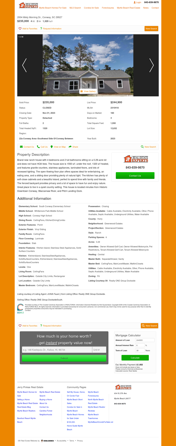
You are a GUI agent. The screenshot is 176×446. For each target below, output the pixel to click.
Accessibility (61, 440)
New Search (151, 28)
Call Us (44, 146)
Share (75, 146)
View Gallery (90, 91)
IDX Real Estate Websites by (29, 440)
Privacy (80, 440)
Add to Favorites (29, 28)
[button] (24, 65)
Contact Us (29, 146)
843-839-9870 (135, 167)
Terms (71, 440)
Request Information (52, 28)
